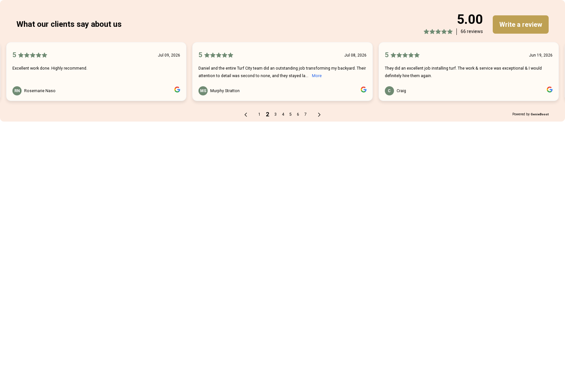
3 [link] (275, 114)
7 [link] (305, 114)
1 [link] (259, 114)
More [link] (317, 75)
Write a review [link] (520, 24)
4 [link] (283, 114)
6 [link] (298, 114)
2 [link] (267, 114)
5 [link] (290, 114)
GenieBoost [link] (540, 114)
